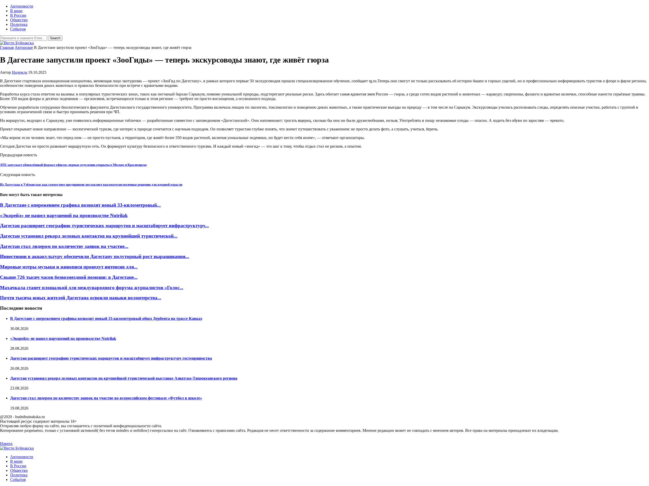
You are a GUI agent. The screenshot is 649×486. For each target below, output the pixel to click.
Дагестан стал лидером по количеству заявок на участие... (64, 246)
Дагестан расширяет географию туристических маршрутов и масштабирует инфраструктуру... (104, 225)
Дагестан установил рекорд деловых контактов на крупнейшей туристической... (88, 236)
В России (18, 15)
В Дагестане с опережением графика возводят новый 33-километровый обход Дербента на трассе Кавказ (106, 318)
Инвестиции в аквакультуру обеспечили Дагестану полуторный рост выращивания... (94, 256)
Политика (18, 24)
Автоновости (21, 6)
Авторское (24, 47)
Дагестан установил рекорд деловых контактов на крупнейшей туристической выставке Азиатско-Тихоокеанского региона (123, 378)
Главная (7, 47)
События (18, 29)
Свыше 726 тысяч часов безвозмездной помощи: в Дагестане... (69, 277)
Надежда (19, 72)
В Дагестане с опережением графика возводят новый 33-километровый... (80, 205)
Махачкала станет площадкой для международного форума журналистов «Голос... (91, 287)
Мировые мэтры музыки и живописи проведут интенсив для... (69, 266)
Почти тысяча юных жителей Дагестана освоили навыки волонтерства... (80, 297)
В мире (16, 11)
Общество (19, 20)
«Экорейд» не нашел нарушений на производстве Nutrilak (64, 215)
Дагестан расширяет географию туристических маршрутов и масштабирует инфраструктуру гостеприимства (111, 358)
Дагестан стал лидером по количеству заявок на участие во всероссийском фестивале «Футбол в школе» (106, 398)
